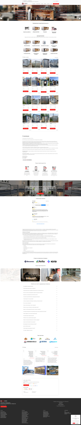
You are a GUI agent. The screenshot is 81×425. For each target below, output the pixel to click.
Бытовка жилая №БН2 (25, 86)
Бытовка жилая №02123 (44, 104)
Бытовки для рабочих (24, 420)
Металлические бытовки (25, 418)
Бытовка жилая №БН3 (34, 86)
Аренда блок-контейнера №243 (36, 104)
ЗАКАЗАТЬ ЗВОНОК (56, 3)
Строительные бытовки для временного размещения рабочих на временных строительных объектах (30, 354)
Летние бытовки (24, 417)
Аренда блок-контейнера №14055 (26, 105)
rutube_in (56, 1)
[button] (40, 286)
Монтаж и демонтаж (45, 414)
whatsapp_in (54, 1)
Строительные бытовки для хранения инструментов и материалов (42, 353)
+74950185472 (24, 0)
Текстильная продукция (25, 412)
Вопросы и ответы (67, 412)
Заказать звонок (26, 385)
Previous (1, 18)
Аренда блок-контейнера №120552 (26, 123)
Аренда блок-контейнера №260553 (44, 86)
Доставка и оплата (45, 411)
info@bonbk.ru (29, 0)
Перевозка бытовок (45, 412)
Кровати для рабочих (24, 411)
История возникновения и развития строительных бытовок (54, 353)
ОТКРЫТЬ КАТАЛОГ (40, 193)
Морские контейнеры (3, 417)
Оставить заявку (26, 91)
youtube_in (55, 1)
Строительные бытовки (25, 414)
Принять (74, 423)
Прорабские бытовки (3, 412)
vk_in (58, 1)
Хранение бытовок (45, 415)
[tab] (40, 286)
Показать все (56, 57)
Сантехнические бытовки (3, 414)
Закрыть (77, 423)
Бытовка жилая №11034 (53, 104)
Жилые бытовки (2, 411)
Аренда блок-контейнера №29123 (53, 123)
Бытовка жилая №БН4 (52, 86)
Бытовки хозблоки (24, 421)
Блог (65, 411)
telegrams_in (53, 1)
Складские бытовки (2, 415)
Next (80, 18)
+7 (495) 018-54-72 (25, 392)
